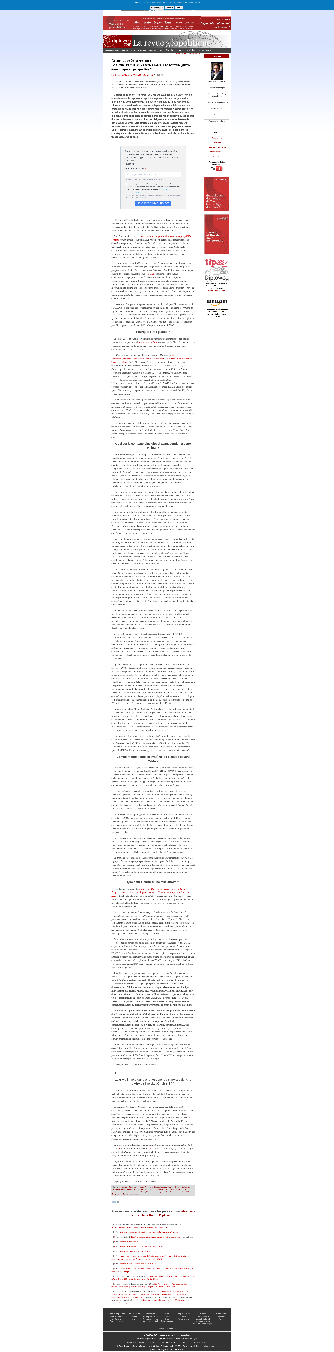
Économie (116, 1189)
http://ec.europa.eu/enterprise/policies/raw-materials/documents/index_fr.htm (139, 1227)
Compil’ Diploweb (203, 1319)
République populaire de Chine (167, 1187)
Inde (167, 1319)
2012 (166, 1192)
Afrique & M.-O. (170, 50)
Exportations (129, 1192)
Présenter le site (200, 1342)
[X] (118, 1203)
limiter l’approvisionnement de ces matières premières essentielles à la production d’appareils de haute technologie (153, 358)
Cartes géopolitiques (112, 50)
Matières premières (179, 1189)
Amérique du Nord (150, 1317)
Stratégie (173, 1192)
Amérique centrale (150, 1319)
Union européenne (128, 50)
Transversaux (195, 54)
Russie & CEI (142, 50)
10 (149, 1148)
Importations (140, 1192)
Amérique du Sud (150, 1321)
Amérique (152, 50)
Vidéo (221, 1319)
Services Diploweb (205, 50)
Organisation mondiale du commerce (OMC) (151, 1189)
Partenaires (217, 138)
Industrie (181, 1192)
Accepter (169, 8)
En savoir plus (157, 8)
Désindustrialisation (131, 1194)
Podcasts (221, 1317)
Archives (216, 156)
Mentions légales (191, 1339)
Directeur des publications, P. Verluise (141, 1342)
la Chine (152, 273)
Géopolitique (126, 1189)
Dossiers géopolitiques (203, 1323)
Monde (181, 50)
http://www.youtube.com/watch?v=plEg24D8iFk (138, 1263)
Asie (160, 50)
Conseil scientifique (217, 88)
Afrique (183, 1317)
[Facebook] (113, 1203)
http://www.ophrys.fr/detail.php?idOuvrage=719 (138, 1251)
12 (156, 1155)
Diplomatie (185, 1187)
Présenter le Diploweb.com (217, 102)
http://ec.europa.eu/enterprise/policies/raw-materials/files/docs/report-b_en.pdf (149, 1232)
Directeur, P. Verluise (216, 81)
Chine (167, 1317)
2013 (188, 1192)
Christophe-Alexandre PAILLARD (128, 75)
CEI (133, 1319)
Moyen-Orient (183, 1319)
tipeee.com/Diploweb (216, 291)
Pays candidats (116, 1321)
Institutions (116, 1319)
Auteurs (217, 115)
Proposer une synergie (216, 147)
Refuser (179, 8)
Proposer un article (217, 121)
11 (177, 1148)
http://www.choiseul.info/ (129, 1241)
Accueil (178, 54)
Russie (134, 1317)
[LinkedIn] (115, 1203)
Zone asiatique (167, 1321)
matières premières (148, 342)
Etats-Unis (149, 1187)
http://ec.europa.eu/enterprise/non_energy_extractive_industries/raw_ (156, 1237)
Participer (217, 143)
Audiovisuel (191, 50)
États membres (116, 1317)
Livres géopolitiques (203, 1321)
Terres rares (117, 1194)
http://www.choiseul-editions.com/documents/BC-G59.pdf (141, 1246)
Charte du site (216, 109)
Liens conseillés (216, 152)
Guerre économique (154, 1192)
